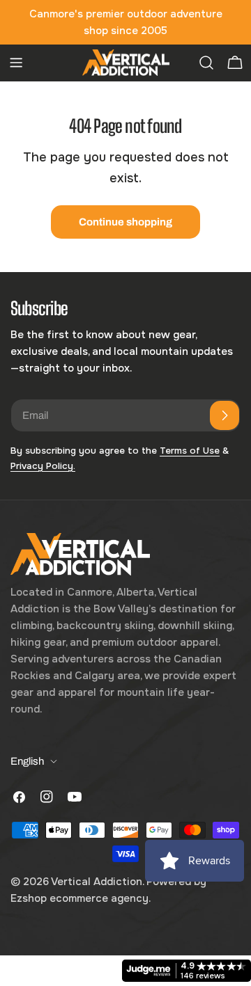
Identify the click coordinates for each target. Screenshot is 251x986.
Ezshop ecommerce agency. (80, 898)
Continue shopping (125, 222)
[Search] (206, 63)
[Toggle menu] (16, 63)
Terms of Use (190, 450)
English (27, 761)
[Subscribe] (224, 415)
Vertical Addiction (96, 882)
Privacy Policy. (42, 466)
